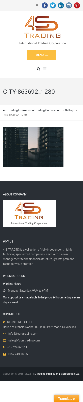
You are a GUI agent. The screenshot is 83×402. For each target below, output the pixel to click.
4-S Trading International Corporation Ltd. (56, 373)
